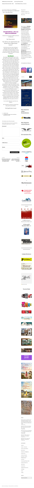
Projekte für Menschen (24, 462)
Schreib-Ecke (5, 113)
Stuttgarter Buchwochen (24, 467)
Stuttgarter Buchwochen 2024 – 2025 (8, 3)
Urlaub (22, 470)
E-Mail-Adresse (4, 142)
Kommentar (4, 126)
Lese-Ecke (22, 459)
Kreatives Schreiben (24, 455)
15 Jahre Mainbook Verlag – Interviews (20, 3)
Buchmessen (23, 450)
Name (3, 138)
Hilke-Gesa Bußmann (12, 114)
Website (3, 147)
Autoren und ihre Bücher (24, 448)
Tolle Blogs (22, 469)
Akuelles (22, 445)
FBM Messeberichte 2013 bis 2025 (7, 1)
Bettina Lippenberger (12, 9)
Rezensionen (23, 464)
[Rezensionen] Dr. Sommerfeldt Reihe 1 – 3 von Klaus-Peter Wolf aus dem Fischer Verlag (26, 431)
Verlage (22, 472)
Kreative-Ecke (23, 453)
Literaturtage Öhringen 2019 (18, 1)
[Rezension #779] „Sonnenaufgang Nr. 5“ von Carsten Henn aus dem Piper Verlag (26, 427)
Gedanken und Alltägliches (25, 451)
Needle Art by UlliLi (24, 284)
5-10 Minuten (5, 114)
